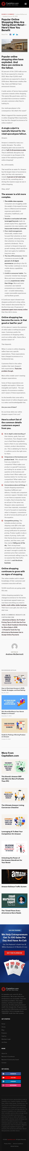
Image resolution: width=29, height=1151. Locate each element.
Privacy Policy (7, 1143)
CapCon (4, 1036)
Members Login (6, 1039)
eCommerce (11, 14)
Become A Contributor (8, 1056)
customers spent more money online (14, 309)
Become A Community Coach (10, 1059)
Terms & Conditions (18, 1143)
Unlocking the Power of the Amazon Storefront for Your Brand (12, 860)
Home (3, 1023)
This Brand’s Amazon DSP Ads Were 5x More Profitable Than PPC (13, 778)
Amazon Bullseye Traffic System (14, 886)
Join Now (4, 1042)
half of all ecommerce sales (16, 150)
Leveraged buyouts (11, 221)
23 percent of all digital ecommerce (14, 260)
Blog (3, 1030)
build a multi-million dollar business (14, 605)
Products (4, 1033)
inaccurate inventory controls (15, 228)
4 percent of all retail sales (16, 177)
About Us (4, 1053)
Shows (3, 1027)
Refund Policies (14, 1146)
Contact (4, 1062)
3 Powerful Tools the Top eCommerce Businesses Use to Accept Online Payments (12, 632)
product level (9, 459)
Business (4, 14)
